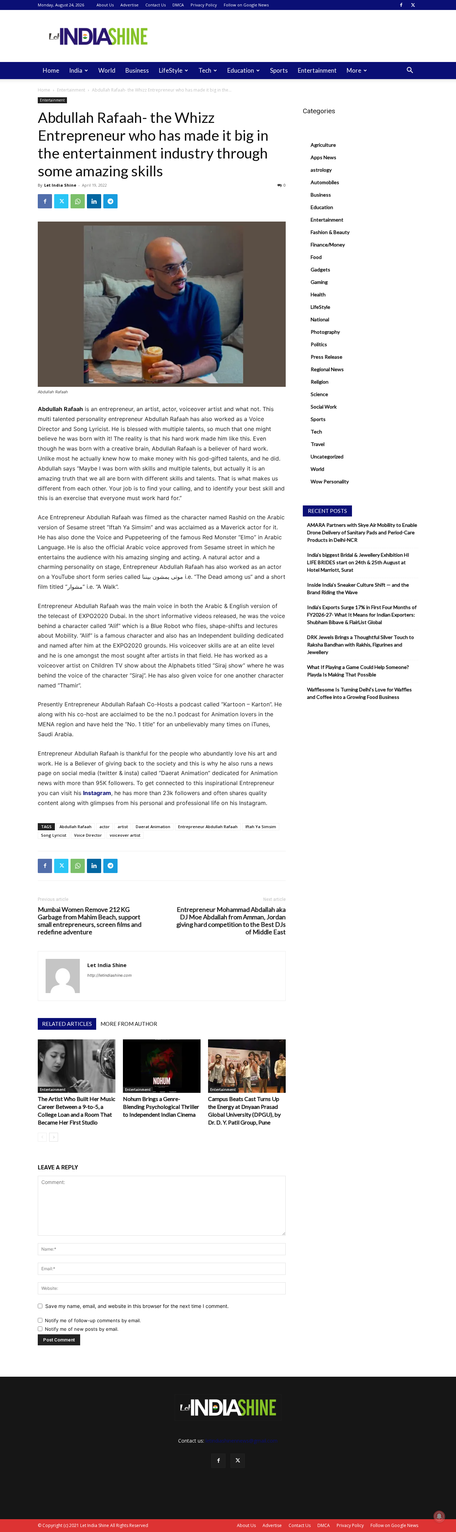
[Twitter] (413, 5)
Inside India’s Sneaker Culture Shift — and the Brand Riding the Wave (358, 588)
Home (51, 70)
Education (240, 70)
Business (137, 70)
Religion (319, 382)
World (106, 70)
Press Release (326, 357)
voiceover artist (125, 835)
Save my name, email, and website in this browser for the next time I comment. (137, 1306)
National (320, 319)
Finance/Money (328, 245)
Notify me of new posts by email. (82, 1329)
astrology (321, 170)
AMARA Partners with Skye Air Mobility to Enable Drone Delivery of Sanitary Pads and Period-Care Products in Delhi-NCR (362, 532)
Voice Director (88, 835)
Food (316, 257)
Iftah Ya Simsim (260, 826)
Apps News (323, 157)
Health (318, 294)
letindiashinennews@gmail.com (242, 1440)
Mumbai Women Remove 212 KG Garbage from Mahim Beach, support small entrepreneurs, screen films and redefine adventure (89, 921)
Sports (279, 70)
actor (104, 826)
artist (123, 826)
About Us (105, 4)
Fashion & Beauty (330, 232)
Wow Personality (330, 481)
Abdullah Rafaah (75, 826)
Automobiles (325, 182)
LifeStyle (170, 70)
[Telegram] (110, 201)
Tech (204, 70)
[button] (409, 71)
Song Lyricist (53, 835)
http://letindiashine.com (109, 975)
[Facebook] (401, 5)
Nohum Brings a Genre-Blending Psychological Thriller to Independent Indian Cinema (161, 1106)
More (354, 70)
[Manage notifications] (439, 1516)
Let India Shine (60, 185)
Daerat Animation (153, 826)
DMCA (178, 4)
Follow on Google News (246, 4)
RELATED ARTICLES (67, 1024)
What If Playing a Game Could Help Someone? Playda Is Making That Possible (358, 670)
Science (319, 394)
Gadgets (320, 269)
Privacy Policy (204, 4)
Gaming (319, 282)
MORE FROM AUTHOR (128, 1024)
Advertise (129, 4)
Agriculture (323, 145)
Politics (319, 344)
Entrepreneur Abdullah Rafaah (208, 826)
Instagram (97, 792)
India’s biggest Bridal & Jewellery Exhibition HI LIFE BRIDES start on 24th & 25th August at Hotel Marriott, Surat (358, 562)
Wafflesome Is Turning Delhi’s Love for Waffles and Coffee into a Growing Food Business (359, 693)
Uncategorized (327, 456)
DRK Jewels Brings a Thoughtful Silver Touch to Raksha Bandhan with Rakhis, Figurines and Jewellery (360, 644)
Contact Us (155, 4)
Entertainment (317, 70)
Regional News (327, 369)
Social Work (324, 407)
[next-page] (53, 1137)
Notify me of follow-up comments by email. (93, 1320)
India (75, 70)
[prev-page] (42, 1137)
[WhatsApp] (78, 201)
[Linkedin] (94, 201)
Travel (318, 444)
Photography (325, 332)
